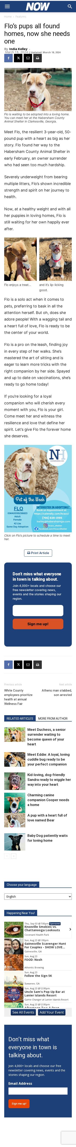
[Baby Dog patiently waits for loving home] (14, 842)
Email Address (20, 1083)
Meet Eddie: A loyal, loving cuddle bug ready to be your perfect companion (48, 759)
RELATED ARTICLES (20, 718)
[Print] (37, 58)
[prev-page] (7, 856)
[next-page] (13, 856)
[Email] (28, 58)
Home (8, 16)
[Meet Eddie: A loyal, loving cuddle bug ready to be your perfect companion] (14, 759)
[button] (7, 6)
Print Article (39, 553)
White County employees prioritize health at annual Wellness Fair (18, 697)
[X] (18, 58)
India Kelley (18, 49)
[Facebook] (8, 58)
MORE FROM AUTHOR (53, 718)
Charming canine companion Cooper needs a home (48, 800)
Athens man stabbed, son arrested (57, 693)
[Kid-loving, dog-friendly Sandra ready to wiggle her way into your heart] (14, 781)
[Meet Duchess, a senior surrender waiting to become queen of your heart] (14, 734)
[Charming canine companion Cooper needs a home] (14, 803)
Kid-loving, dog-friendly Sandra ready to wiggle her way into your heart (49, 780)
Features (21, 16)
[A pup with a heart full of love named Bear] (14, 820)
